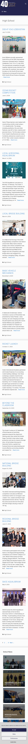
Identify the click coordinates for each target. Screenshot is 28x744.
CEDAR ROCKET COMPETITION (9, 91)
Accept (14, 730)
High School (7, 82)
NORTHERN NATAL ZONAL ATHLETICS (14, 682)
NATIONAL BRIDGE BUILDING (10, 464)
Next (12, 642)
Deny (14, 734)
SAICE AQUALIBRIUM (11, 582)
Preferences (14, 738)
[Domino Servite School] (9, 4)
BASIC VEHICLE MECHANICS (9, 272)
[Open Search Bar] (25, 4)
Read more (7, 77)
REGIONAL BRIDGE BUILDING (10, 520)
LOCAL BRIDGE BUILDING (13, 214)
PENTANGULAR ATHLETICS (11, 665)
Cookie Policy (13, 742)
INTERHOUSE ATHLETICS (11, 714)
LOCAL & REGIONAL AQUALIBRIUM (11, 154)
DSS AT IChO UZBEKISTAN (13, 29)
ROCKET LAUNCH (10, 344)
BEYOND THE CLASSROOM (8, 404)
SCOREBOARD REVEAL (10, 699)
